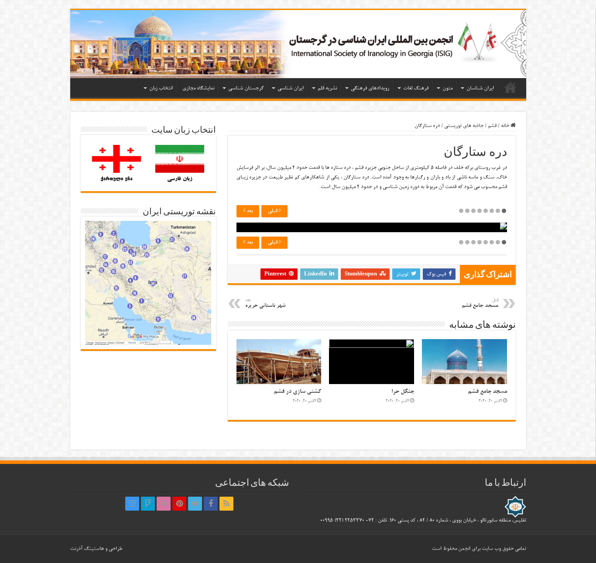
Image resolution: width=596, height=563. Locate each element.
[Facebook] (211, 504)
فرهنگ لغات (415, 88)
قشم (492, 126)
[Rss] (226, 504)
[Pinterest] (179, 504)
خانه (510, 87)
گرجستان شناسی (246, 88)
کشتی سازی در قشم (297, 391)
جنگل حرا (402, 391)
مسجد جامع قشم (487, 391)
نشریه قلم (327, 88)
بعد (249, 211)
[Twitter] (195, 504)
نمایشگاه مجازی (198, 88)
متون (447, 88)
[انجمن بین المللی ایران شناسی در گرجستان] (298, 44)
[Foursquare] (148, 504)
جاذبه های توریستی (463, 126)
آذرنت (76, 549)
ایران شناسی (290, 88)
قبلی (273, 211)
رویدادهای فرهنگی (370, 88)
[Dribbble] (164, 504)
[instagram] (132, 504)
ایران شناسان (480, 88)
